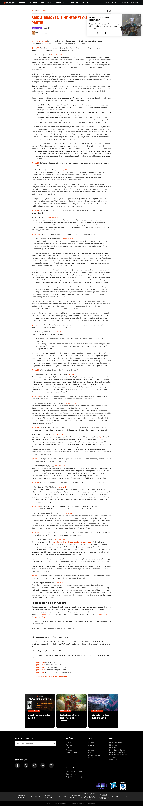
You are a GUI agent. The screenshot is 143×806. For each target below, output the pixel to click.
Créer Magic (41, 11)
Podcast (69, 750)
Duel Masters (71, 774)
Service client (62, 796)
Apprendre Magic (61, 2)
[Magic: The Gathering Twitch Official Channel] (34, 765)
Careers (90, 747)
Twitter (99, 614)
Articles (85, 3)
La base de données (123, 2)
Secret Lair (113, 757)
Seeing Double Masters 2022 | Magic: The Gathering (71, 719)
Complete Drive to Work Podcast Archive (51, 677)
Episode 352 (40, 665)
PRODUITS (22, 2)
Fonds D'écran (71, 752)
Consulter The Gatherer (118, 755)
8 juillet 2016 (60, 583)
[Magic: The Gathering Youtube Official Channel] (42, 765)
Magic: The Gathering (117, 742)
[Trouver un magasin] (54, 743)
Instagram (44, 617)
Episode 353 (40, 662)
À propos (91, 742)
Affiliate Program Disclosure (94, 756)
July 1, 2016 (71, 374)
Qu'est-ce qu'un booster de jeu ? (39, 719)
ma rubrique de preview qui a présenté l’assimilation (72, 542)
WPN (89, 752)
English (101, 33)
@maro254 (36, 48)
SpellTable (113, 760)
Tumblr (106, 614)
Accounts (136, 2)
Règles (68, 747)
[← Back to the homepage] (9, 2)
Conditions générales (21, 796)
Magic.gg (112, 747)
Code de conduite (35, 796)
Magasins (110, 2)
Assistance (91, 750)
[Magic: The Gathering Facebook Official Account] (17, 765)
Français (93, 33)
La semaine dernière (39, 41)
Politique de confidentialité (48, 796)
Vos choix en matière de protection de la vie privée (103, 796)
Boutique (75, 3)
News (34, 11)
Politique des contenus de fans (76, 796)
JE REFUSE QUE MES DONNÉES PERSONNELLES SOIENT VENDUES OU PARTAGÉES (90, 796)
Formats (69, 745)
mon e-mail (46, 614)
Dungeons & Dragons (74, 771)
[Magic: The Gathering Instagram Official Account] (51, 765)
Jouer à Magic (45, 2)
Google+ (35, 617)
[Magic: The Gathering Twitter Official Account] (26, 765)
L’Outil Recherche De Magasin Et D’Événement (118, 751)
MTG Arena (33, 2)
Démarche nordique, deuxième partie (103, 719)
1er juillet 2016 (56, 55)
